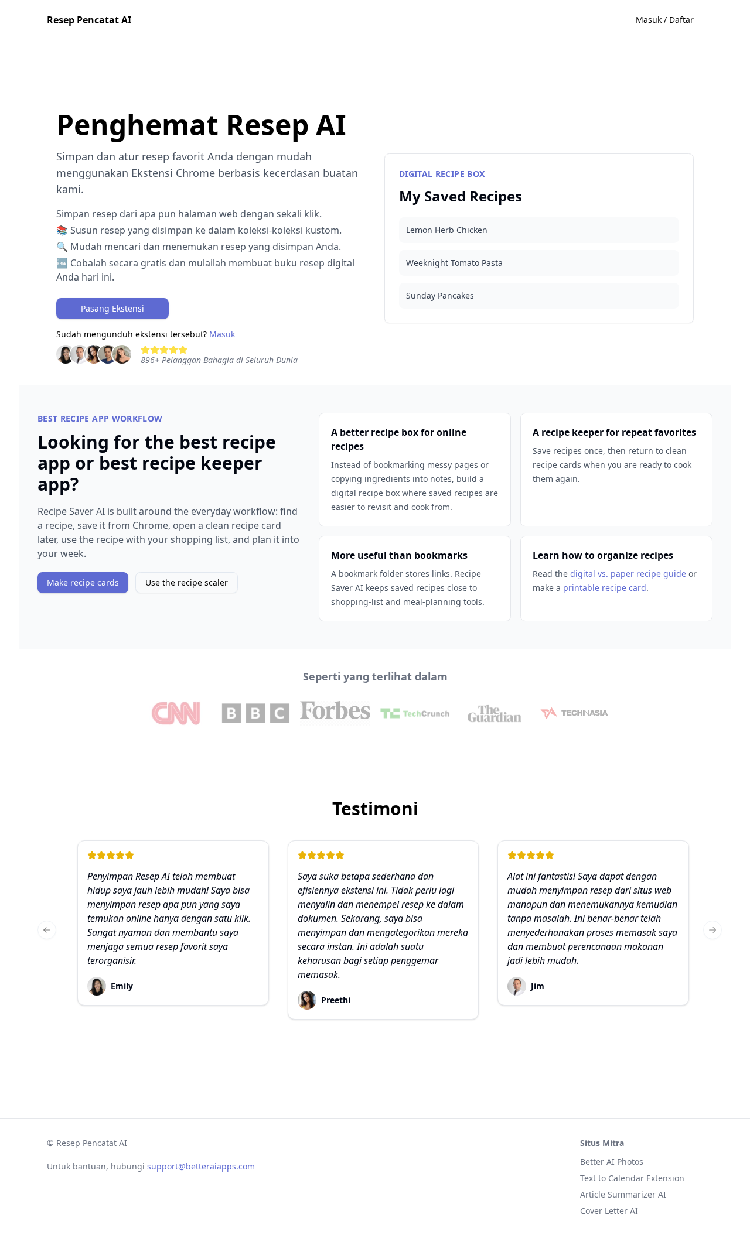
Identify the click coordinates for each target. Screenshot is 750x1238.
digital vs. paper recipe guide (628, 573)
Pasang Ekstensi (112, 308)
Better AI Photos (611, 1161)
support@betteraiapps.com (201, 1166)
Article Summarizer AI (623, 1194)
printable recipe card (604, 587)
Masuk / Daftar (665, 19)
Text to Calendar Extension (632, 1178)
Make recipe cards (83, 582)
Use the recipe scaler (186, 582)
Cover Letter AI (609, 1210)
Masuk (222, 334)
